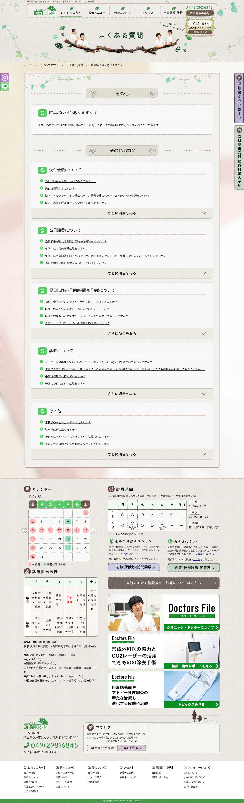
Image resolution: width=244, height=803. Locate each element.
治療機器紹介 (95, 782)
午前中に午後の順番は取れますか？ (66, 248)
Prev (24, 530)
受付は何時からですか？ (60, 188)
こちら (138, 559)
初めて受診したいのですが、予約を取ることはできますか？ (81, 301)
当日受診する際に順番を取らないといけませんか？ (76, 262)
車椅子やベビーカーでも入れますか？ (68, 422)
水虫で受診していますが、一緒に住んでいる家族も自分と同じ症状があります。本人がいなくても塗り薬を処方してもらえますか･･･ (125, 369)
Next (94, 530)
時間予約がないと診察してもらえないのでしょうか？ (77, 308)
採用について (191, 772)
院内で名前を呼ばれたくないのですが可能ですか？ (76, 202)
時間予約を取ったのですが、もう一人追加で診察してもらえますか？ (86, 316)
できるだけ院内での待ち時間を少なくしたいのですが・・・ (81, 443)
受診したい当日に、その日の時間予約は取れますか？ (77, 323)
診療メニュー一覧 (65, 772)
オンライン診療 (64, 782)
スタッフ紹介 (95, 777)
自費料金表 (61, 777)
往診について (63, 786)
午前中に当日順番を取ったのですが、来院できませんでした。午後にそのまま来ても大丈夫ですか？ (105, 255)
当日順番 (156, 772)
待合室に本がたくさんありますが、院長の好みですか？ (78, 436)
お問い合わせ (191, 786)
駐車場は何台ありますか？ (61, 429)
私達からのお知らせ (194, 782)
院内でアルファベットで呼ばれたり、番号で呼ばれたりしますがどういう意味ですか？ (97, 195)
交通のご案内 (127, 772)
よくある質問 (75, 65)
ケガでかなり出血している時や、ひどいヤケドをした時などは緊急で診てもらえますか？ (98, 362)
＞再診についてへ (204, 554)
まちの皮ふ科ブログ (194, 777)
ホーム (28, 65)
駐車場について (128, 777)
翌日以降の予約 (160, 777)
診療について (31, 782)
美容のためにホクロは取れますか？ (66, 383)
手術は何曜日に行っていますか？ (65, 376)
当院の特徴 (29, 772)
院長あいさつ (31, 777)
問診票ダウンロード (34, 786)
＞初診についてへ (130, 553)
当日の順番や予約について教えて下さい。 (70, 181)
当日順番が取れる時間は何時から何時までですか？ (76, 241)
